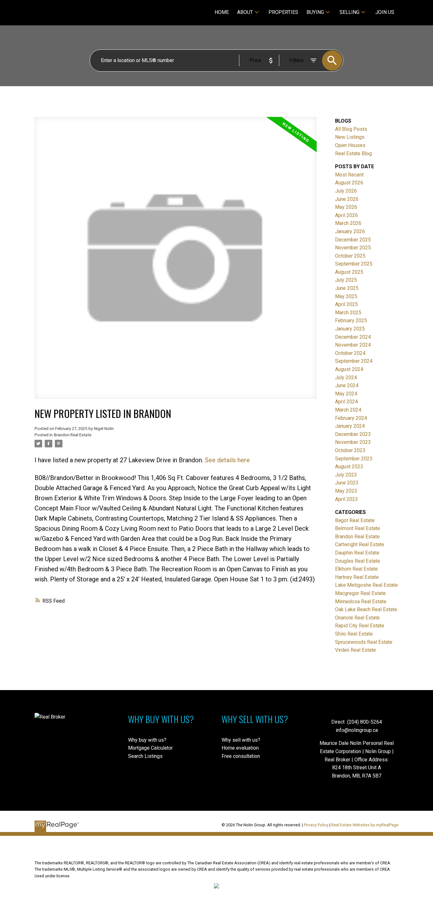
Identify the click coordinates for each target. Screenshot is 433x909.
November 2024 (353, 345)
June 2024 (347, 385)
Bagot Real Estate (355, 520)
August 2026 (349, 183)
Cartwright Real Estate (359, 544)
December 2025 (353, 240)
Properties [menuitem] (283, 12)
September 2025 (353, 264)
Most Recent (349, 175)
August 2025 (349, 272)
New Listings (350, 137)
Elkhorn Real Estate (356, 569)
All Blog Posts (351, 129)
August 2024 (349, 369)
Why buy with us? (147, 740)
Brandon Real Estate (72, 434)
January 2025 (350, 329)
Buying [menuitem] (315, 12)
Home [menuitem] (222, 12)
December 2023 (353, 434)
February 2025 (351, 320)
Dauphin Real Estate (357, 553)
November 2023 (353, 442)
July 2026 (346, 191)
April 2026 (346, 215)
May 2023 (346, 491)
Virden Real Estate (355, 650)
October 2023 (350, 450)
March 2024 (348, 410)
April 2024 (346, 402)
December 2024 (353, 337)
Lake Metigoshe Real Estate (366, 585)
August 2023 (349, 467)
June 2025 (347, 288)
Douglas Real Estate (357, 561)
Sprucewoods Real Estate (363, 642)
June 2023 (347, 483)
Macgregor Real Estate (360, 593)
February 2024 (351, 418)
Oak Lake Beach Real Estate (366, 609)
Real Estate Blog (353, 153)
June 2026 (347, 199)
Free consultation (241, 756)
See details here (227, 460)
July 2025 (346, 280)
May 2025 (346, 296)
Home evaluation (240, 748)
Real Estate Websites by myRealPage (364, 825)
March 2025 (348, 313)
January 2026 (350, 231)
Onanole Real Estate (357, 618)
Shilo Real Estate (354, 634)
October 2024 (350, 353)
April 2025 (346, 304)
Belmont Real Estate (357, 528)
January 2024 (350, 426)
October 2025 (350, 256)
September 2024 (353, 361)
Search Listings (145, 756)
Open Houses (350, 145)
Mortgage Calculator (150, 748)
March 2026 (348, 223)
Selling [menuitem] (349, 12)
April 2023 (346, 499)
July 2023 (346, 475)
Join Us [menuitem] (384, 12)
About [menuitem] (245, 12)
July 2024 (346, 377)
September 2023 (353, 459)
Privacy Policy (316, 825)
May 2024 (346, 394)
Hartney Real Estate (357, 577)
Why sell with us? (241, 740)
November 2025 (353, 248)
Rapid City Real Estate (359, 626)
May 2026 (346, 207)
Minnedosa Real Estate (360, 602)
